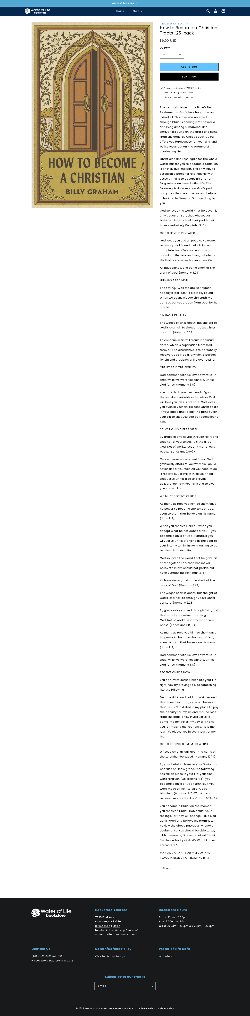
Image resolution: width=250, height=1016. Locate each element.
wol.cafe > (165, 956)
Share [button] (167, 868)
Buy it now (189, 76)
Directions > (102, 926)
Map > (116, 926)
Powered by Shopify (124, 1008)
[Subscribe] (151, 986)
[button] (136, 11)
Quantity (165, 47)
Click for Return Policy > (110, 956)
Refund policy (166, 1008)
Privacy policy (147, 1008)
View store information (178, 97)
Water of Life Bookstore (99, 1008)
